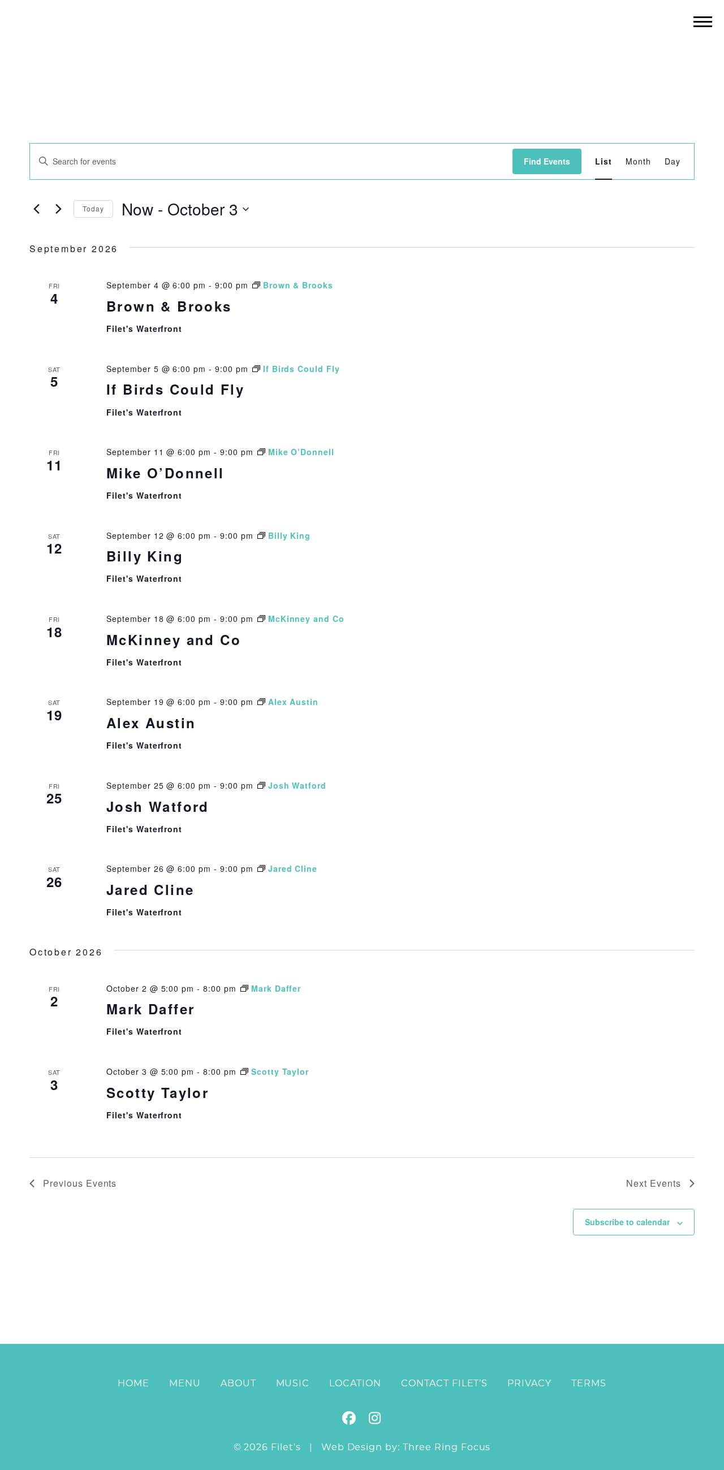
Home (133, 1383)
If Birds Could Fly (175, 389)
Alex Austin (151, 722)
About (238, 1383)
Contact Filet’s (444, 1383)
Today (93, 208)
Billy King (144, 555)
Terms (588, 1383)
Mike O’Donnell (165, 472)
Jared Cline (150, 889)
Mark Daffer (150, 1008)
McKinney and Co (173, 639)
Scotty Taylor (157, 1092)
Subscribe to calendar (627, 1221)
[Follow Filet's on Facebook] (349, 1420)
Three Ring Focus (446, 1447)
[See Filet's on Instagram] (374, 1420)
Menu (185, 1383)
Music (293, 1383)
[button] (702, 21)
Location (355, 1383)
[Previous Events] (36, 209)
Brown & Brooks (169, 305)
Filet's (362, 44)
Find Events (547, 161)
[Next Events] (58, 209)
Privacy (529, 1383)
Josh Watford (157, 806)
